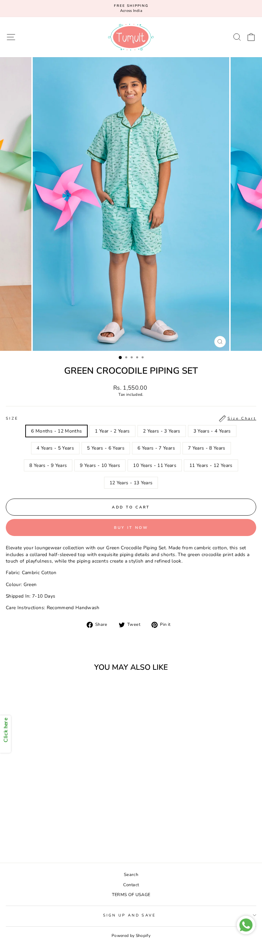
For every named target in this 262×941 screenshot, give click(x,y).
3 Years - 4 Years (212, 431)
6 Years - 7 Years (156, 448)
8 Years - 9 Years (48, 465)
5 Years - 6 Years (106, 448)
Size (131, 418)
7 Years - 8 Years (206, 448)
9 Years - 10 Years (100, 465)
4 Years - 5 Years (55, 448)
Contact (131, 885)
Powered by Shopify (131, 935)
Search (131, 875)
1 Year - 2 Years (112, 431)
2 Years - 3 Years (161, 431)
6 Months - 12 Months (56, 431)
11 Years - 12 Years (211, 465)
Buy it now (131, 527)
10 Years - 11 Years (154, 465)
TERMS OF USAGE (131, 895)
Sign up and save (129, 915)
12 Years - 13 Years (131, 483)
